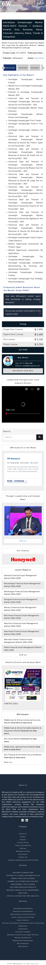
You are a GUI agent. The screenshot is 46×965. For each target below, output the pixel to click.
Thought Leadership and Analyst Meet (23, 860)
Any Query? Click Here (23, 371)
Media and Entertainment (23, 940)
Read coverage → (17, 481)
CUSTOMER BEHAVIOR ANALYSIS (23, 887)
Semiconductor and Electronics (23, 914)
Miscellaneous (23, 943)
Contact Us (23, 857)
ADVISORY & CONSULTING (23, 872)
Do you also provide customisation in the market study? (23, 312)
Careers (23, 839)
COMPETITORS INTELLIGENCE (23, 878)
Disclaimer (23, 854)
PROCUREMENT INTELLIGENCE (23, 884)
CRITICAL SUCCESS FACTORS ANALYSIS (23, 896)
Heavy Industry (23, 920)
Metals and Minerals (23, 937)
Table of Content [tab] (23, 67)
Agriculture (23, 946)
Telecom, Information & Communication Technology (23, 923)
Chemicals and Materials (23, 911)
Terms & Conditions (23, 845)
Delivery (23, 848)
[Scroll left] (3, 67)
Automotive (23, 929)
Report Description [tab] (10, 67)
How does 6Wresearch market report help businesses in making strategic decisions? (23, 299)
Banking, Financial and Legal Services (23, 935)
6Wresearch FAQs (23, 851)
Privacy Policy (23, 842)
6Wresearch (17, 964)
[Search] (37, 3)
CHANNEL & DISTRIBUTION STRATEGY (23, 881)
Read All (8, 762)
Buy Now (23, 350)
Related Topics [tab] (35, 67)
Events (23, 837)
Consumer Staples (22, 932)
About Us (23, 834)
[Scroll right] (43, 67)
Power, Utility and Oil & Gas (23, 917)
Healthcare (23, 926)
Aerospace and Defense (23, 908)
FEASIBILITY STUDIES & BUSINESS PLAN (23, 875)
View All (23, 541)
